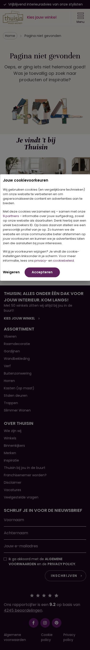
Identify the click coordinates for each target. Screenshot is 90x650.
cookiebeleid (63, 260)
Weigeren (11, 271)
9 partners (11, 215)
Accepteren (42, 271)
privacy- (41, 260)
